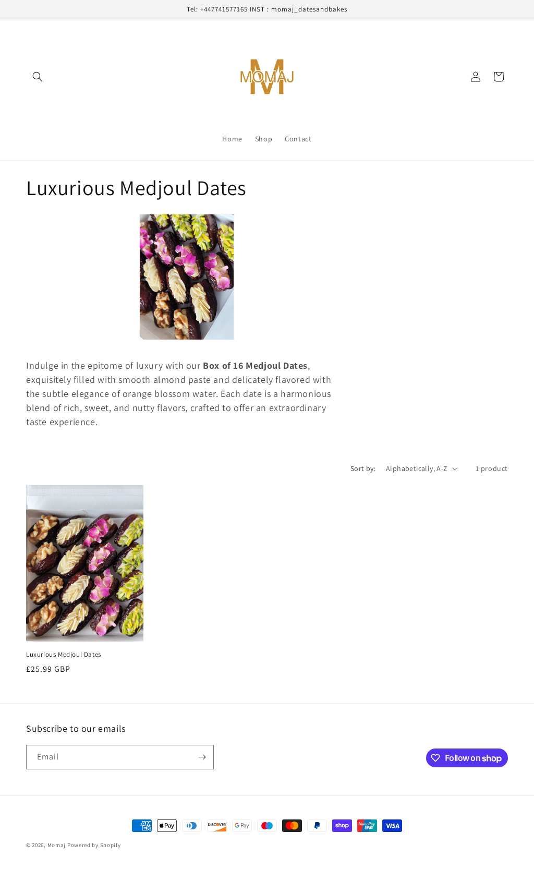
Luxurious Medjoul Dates (63, 654)
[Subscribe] (201, 757)
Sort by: (362, 468)
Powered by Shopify (94, 845)
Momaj (57, 845)
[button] (37, 76)
